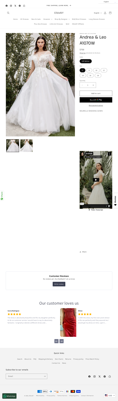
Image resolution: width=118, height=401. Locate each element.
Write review (58, 284)
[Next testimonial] (61, 341)
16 (90, 75)
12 (104, 70)
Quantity (82, 81)
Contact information (87, 395)
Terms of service (62, 395)
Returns (68, 359)
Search (19, 359)
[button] (8, 12)
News (64, 363)
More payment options (96, 105)
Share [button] (84, 252)
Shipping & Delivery (45, 359)
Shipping (83, 53)
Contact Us (56, 363)
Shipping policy (74, 395)
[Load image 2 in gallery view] (26, 145)
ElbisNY (31, 396)
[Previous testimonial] (56, 341)
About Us (27, 359)
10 (96, 70)
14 (83, 75)
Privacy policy (78, 359)
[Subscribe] (44, 376)
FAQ (34, 359)
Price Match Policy (92, 359)
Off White (85, 61)
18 (98, 75)
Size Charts (59, 359)
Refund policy (40, 395)
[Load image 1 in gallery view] (12, 145)
